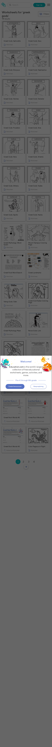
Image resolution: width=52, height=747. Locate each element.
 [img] (48, 359)
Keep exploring (38, 386)
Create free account (15, 386)
